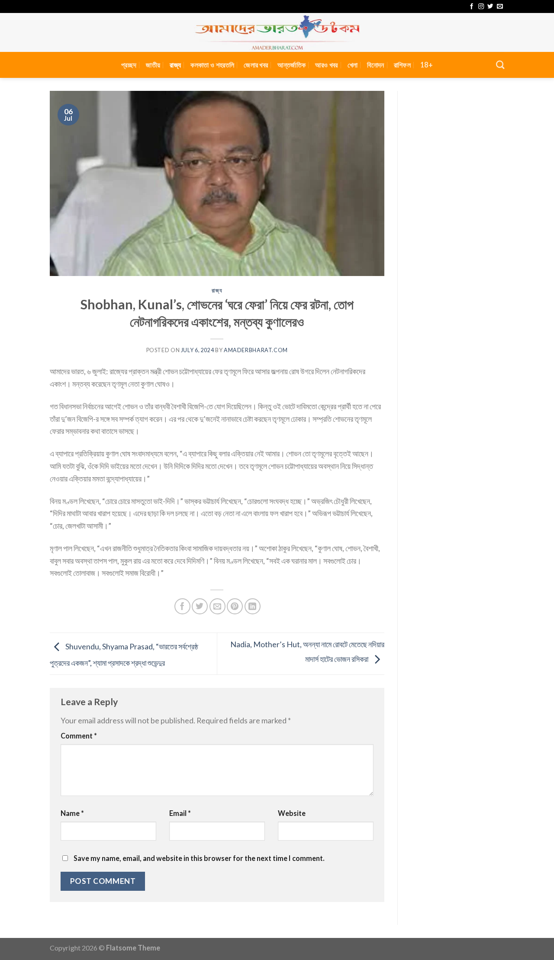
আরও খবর (326, 65)
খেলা (353, 65)
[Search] (500, 64)
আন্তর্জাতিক (291, 65)
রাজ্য (175, 65)
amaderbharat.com (256, 350)
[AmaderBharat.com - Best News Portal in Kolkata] (277, 32)
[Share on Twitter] (200, 606)
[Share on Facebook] (182, 606)
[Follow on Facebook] (471, 6)
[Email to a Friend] (217, 606)
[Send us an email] (499, 6)
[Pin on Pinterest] (235, 606)
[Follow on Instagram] (481, 6)
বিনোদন (375, 65)
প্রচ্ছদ (128, 65)
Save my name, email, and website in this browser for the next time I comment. (199, 858)
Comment (79, 736)
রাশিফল (402, 65)
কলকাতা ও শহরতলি (212, 65)
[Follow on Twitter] (490, 6)
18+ (426, 65)
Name (72, 813)
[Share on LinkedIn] (253, 606)
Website (292, 813)
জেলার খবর (256, 65)
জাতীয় (153, 65)
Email (180, 813)
